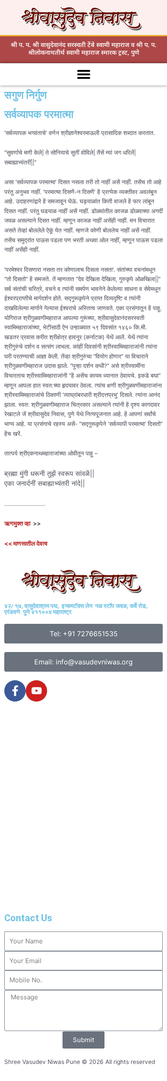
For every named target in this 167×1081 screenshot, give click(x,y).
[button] (83, 74)
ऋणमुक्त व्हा (17, 523)
